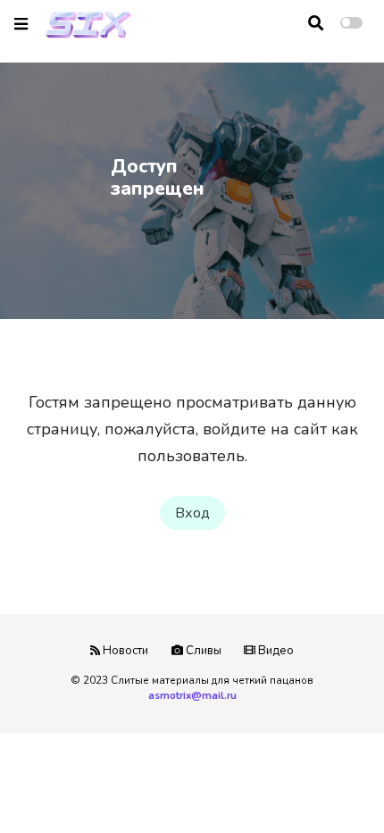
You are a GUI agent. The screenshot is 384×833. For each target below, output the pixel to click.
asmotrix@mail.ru (192, 695)
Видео (274, 651)
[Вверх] (332, 785)
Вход (192, 513)
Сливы (202, 651)
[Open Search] (315, 23)
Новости (124, 651)
